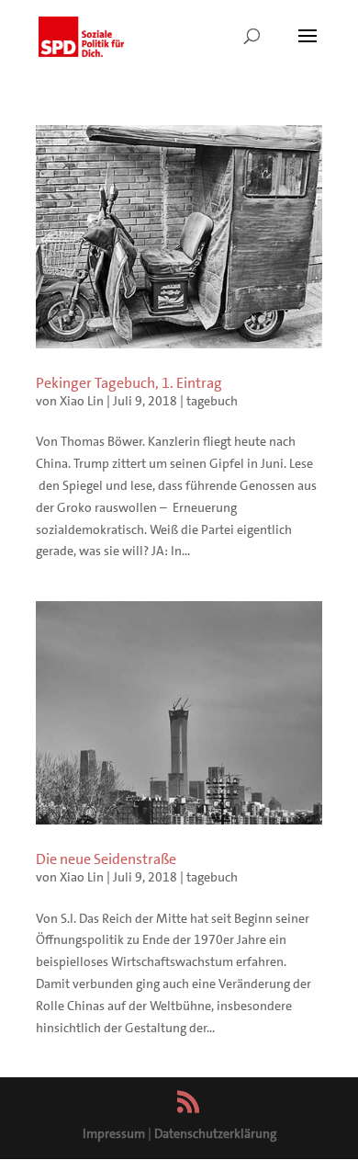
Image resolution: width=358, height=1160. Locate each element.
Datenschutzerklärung (215, 1133)
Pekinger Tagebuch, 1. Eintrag (129, 382)
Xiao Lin (82, 400)
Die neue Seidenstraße (106, 859)
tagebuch (212, 400)
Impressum (114, 1133)
